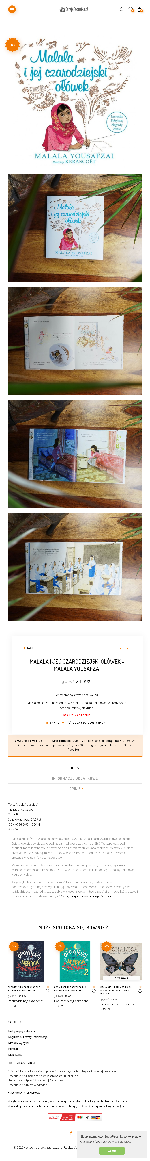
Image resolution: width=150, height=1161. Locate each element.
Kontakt (13, 1049)
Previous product (120, 648)
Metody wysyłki (18, 1043)
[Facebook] (71, 1133)
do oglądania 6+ (112, 741)
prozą (57, 745)
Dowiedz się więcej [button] (120, 1141)
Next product (128, 648)
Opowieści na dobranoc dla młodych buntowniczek (24, 989)
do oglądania (92, 741)
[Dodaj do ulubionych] (48, 989)
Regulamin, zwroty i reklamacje (28, 1037)
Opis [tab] (75, 768)
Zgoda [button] (112, 1150)
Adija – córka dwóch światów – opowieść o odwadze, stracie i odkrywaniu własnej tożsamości (62, 1071)
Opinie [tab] (75, 788)
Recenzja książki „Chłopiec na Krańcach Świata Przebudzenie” (43, 1076)
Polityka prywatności (21, 1031)
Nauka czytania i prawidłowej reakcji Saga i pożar (36, 1080)
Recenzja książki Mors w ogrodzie (27, 1085)
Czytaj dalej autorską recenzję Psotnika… (87, 896)
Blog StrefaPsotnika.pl (21, 1063)
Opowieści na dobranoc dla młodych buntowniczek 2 (70, 989)
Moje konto (15, 1054)
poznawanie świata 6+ (37, 745)
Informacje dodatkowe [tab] (75, 778)
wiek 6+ (67, 745)
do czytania (74, 741)
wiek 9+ (78, 745)
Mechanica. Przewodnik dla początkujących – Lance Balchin (116, 990)
